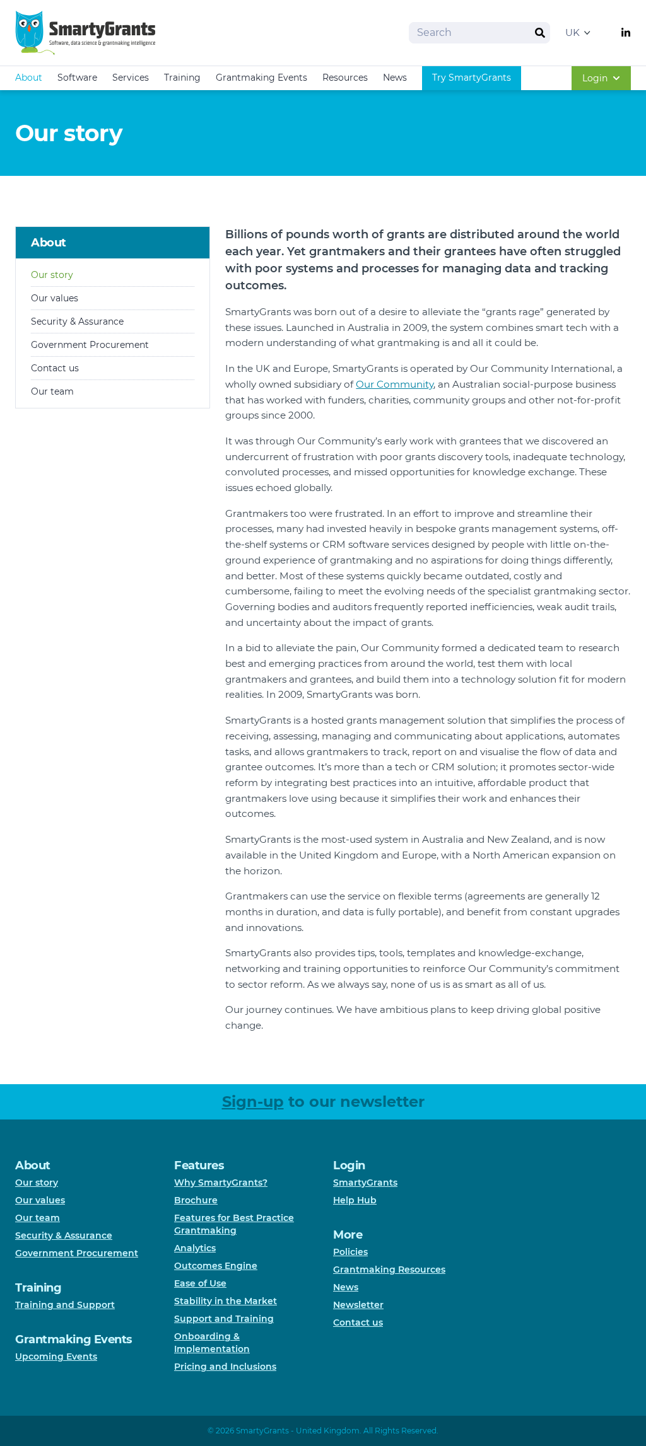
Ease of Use (200, 1283)
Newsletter (358, 1304)
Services (130, 77)
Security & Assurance (77, 321)
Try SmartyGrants (471, 77)
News (395, 77)
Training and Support (65, 1304)
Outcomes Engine (215, 1265)
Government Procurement (90, 344)
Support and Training (224, 1318)
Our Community (394, 384)
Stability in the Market (225, 1301)
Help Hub (355, 1200)
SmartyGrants (365, 1182)
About (28, 77)
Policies (350, 1252)
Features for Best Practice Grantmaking (234, 1224)
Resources (345, 77)
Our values (54, 298)
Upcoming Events (56, 1356)
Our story (52, 275)
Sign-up (253, 1101)
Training (182, 77)
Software (77, 77)
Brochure (196, 1200)
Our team (52, 391)
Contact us (55, 368)
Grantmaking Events (261, 77)
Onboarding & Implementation (212, 1343)
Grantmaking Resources (389, 1269)
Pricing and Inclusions (225, 1366)
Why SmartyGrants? (220, 1182)
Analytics (195, 1248)
